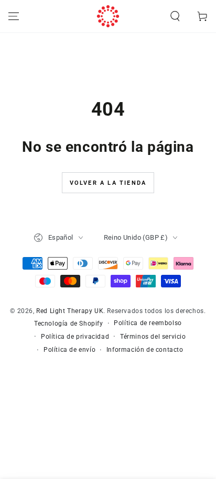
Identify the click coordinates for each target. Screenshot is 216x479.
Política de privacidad (75, 336)
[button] (175, 16)
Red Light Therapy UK (69, 311)
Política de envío (69, 349)
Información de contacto (144, 349)
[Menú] (13, 16)
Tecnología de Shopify (68, 323)
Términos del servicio (153, 336)
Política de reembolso (148, 323)
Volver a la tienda (108, 183)
